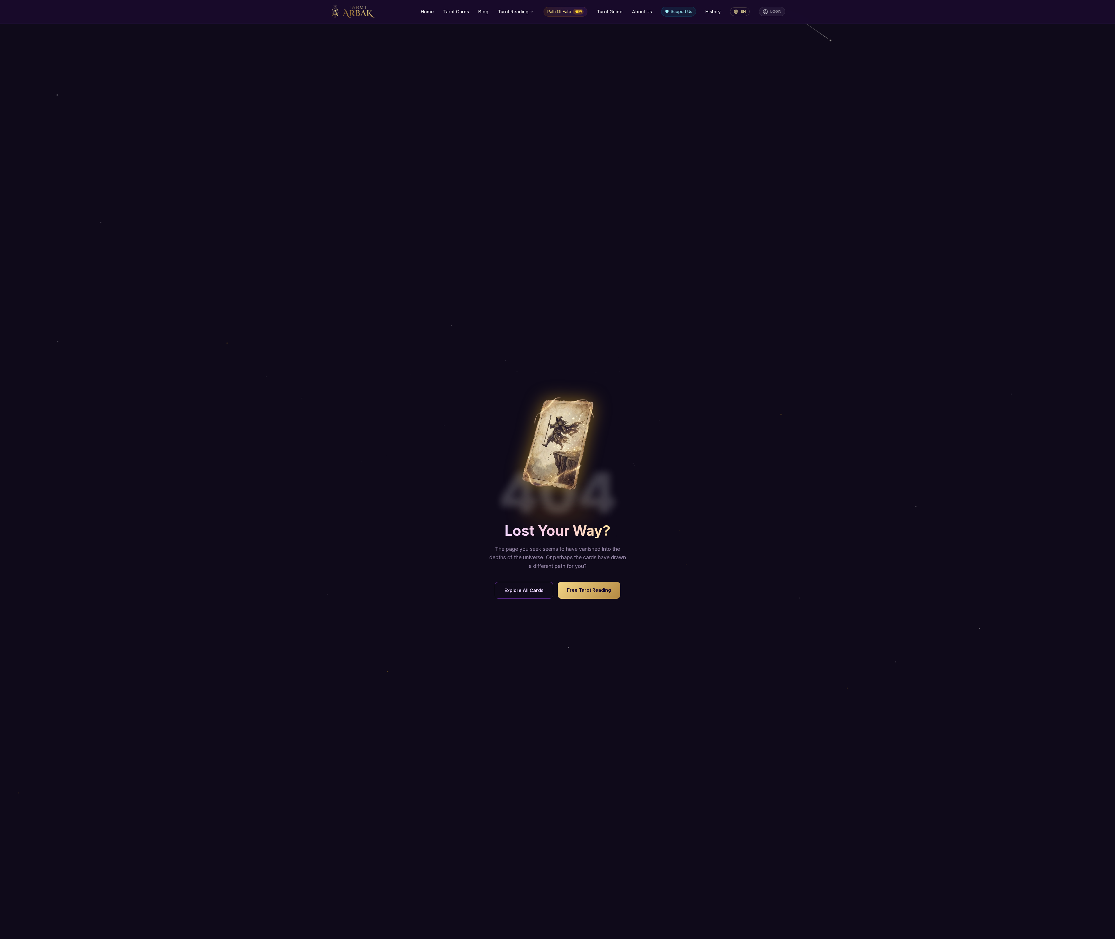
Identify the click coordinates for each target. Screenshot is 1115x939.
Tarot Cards (456, 12)
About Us (642, 12)
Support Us (681, 11)
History (713, 12)
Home (427, 12)
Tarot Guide (610, 12)
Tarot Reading (513, 12)
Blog (483, 12)
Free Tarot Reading (589, 590)
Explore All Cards (524, 590)
